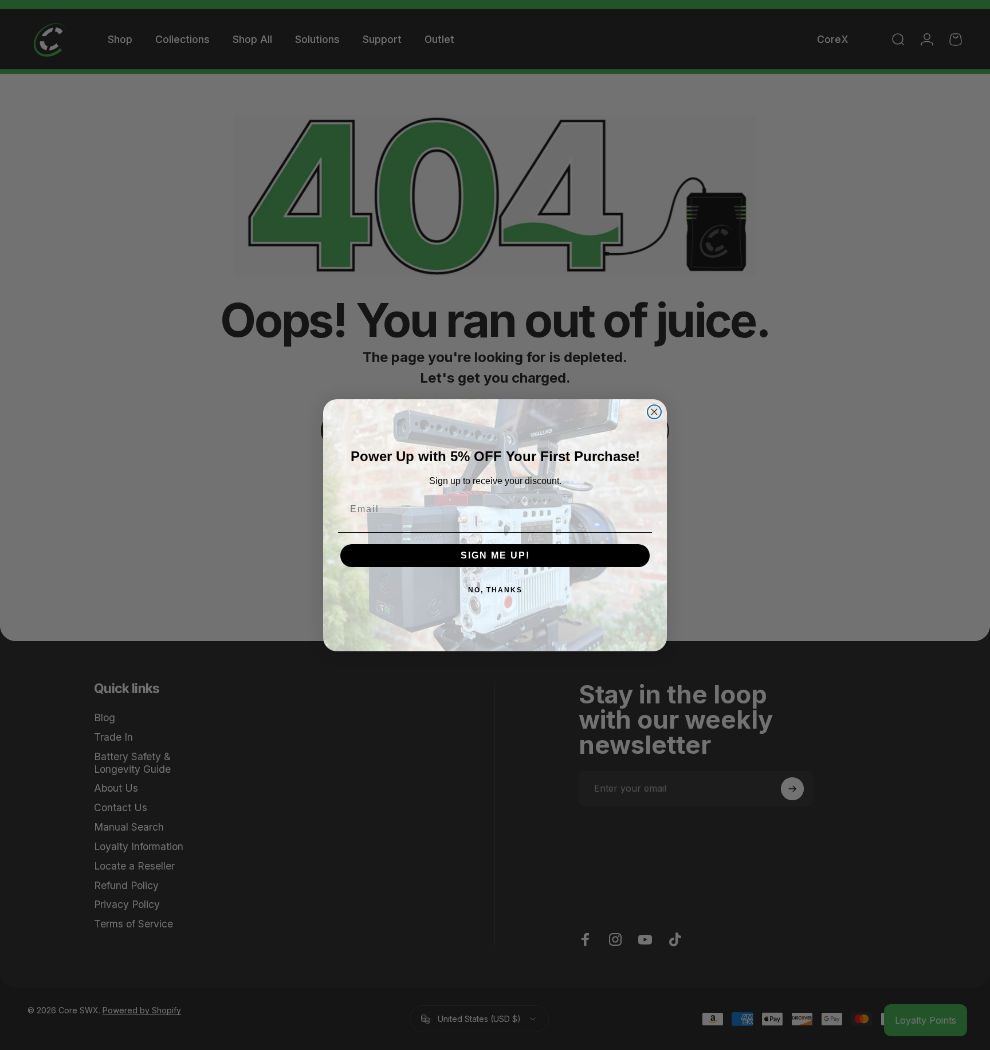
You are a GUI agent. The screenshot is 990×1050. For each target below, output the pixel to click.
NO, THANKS (495, 590)
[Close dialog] (654, 412)
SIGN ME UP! (495, 555)
